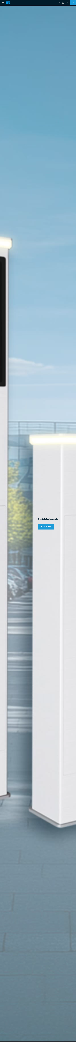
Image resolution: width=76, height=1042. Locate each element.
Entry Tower (45, 526)
